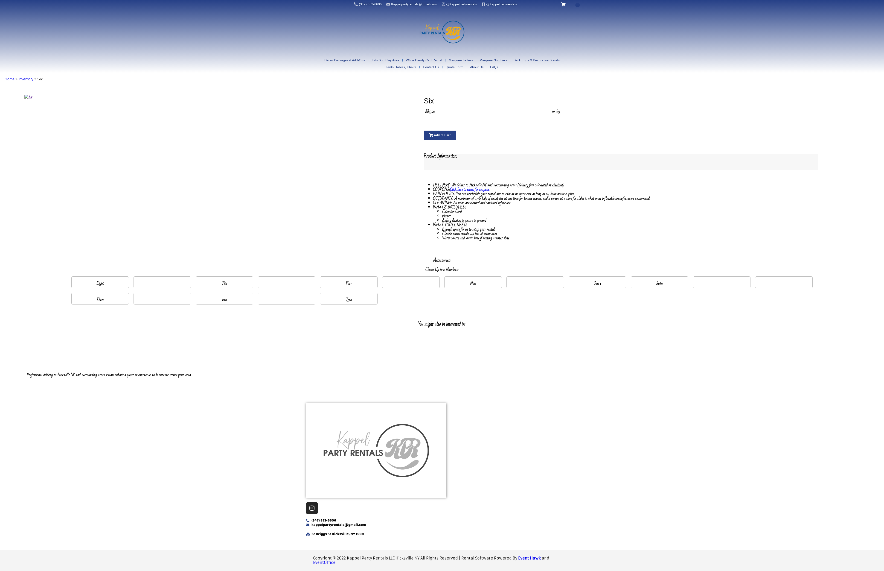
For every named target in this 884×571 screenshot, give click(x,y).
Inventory (25, 79)
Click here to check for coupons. (470, 189)
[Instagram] (312, 508)
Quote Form (454, 67)
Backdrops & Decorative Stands (537, 60)
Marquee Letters (461, 60)
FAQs (494, 67)
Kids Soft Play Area (385, 60)
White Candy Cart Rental (424, 60)
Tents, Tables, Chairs (401, 67)
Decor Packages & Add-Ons (344, 60)
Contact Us (431, 67)
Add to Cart (442, 135)
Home (10, 79)
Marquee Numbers (493, 60)
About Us (476, 67)
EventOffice (324, 562)
